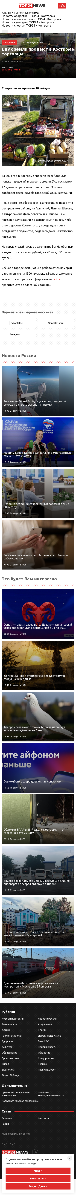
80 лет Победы (10, 1075)
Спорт (5, 1064)
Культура (7, 1047)
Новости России (47, 1018)
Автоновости (9, 1024)
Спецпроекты (46, 1058)
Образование (9, 1052)
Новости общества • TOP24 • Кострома (28, 16)
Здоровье (7, 1041)
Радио (5, 1123)
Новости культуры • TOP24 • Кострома (28, 22)
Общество (44, 1052)
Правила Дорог (47, 1069)
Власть (42, 1030)
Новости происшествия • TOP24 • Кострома (31, 19)
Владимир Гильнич (11, 70)
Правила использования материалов (16, 1094)
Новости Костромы (13, 1018)
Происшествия (10, 1058)
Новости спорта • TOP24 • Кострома (26, 25)
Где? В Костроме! (12, 1035)
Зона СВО (43, 1041)
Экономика (8, 1069)
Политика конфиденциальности (51, 1094)
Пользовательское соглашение (20, 1101)
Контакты (43, 1118)
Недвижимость (47, 1047)
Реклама (7, 1118)
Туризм (42, 1064)
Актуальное (45, 1024)
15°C (62, 5)
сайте (56, 279)
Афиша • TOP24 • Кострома (20, 12)
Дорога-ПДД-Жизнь (50, 1035)
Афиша (6, 1030)
